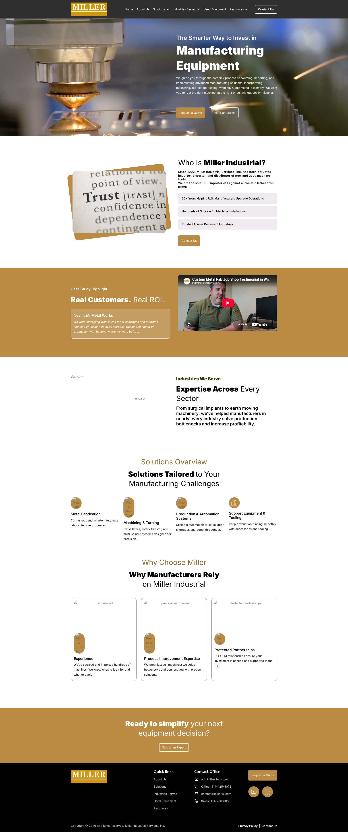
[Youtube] (253, 791)
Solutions (159, 9)
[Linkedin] (267, 791)
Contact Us (269, 826)
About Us (143, 9)
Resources (237, 9)
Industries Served (184, 9)
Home (129, 9)
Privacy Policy (248, 826)
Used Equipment (215, 9)
